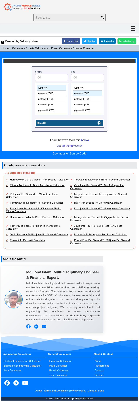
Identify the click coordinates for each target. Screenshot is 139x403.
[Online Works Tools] (22, 7)
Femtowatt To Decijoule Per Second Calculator (36, 202)
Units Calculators (38, 48)
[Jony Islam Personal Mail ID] (44, 326)
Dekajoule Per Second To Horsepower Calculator (102, 208)
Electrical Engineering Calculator (22, 361)
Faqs (101, 390)
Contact (99, 370)
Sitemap (99, 375)
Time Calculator (58, 375)
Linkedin (109, 41)
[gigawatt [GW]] (51, 110)
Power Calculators (61, 48)
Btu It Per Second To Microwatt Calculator (98, 202)
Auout (98, 361)
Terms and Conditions (56, 390)
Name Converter (84, 48)
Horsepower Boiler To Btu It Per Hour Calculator (37, 217)
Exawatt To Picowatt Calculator (27, 240)
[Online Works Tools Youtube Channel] (25, 383)
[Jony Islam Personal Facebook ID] (28, 326)
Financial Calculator (60, 361)
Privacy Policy (78, 390)
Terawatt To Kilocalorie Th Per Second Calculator (102, 179)
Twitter (91, 41)
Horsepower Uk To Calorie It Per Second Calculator (39, 179)
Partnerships (102, 365)
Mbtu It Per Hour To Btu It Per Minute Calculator (37, 185)
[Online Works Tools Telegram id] (16, 383)
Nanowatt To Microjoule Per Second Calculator (100, 234)
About (38, 390)
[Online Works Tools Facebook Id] (7, 383)
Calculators (18, 48)
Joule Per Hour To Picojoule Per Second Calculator (39, 234)
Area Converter (12, 370)
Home (5, 48)
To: (73, 71)
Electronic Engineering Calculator (22, 365)
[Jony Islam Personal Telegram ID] (36, 326)
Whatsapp (128, 41)
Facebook (72, 41)
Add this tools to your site (69, 146)
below (85, 140)
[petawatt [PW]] (51, 99)
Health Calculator (59, 370)
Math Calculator (58, 365)
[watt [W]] (51, 88)
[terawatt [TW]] (51, 104)
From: (38, 71)
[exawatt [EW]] (51, 93)
